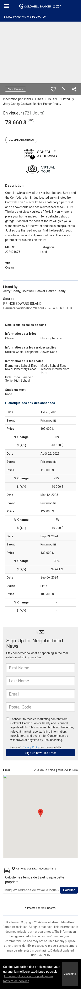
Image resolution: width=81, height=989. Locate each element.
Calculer (69, 890)
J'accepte (70, 973)
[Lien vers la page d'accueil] (40, 6)
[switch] (53, 89)
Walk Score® (48, 907)
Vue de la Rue (68, 770)
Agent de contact (15, 89)
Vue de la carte (44, 770)
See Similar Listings (21, 140)
